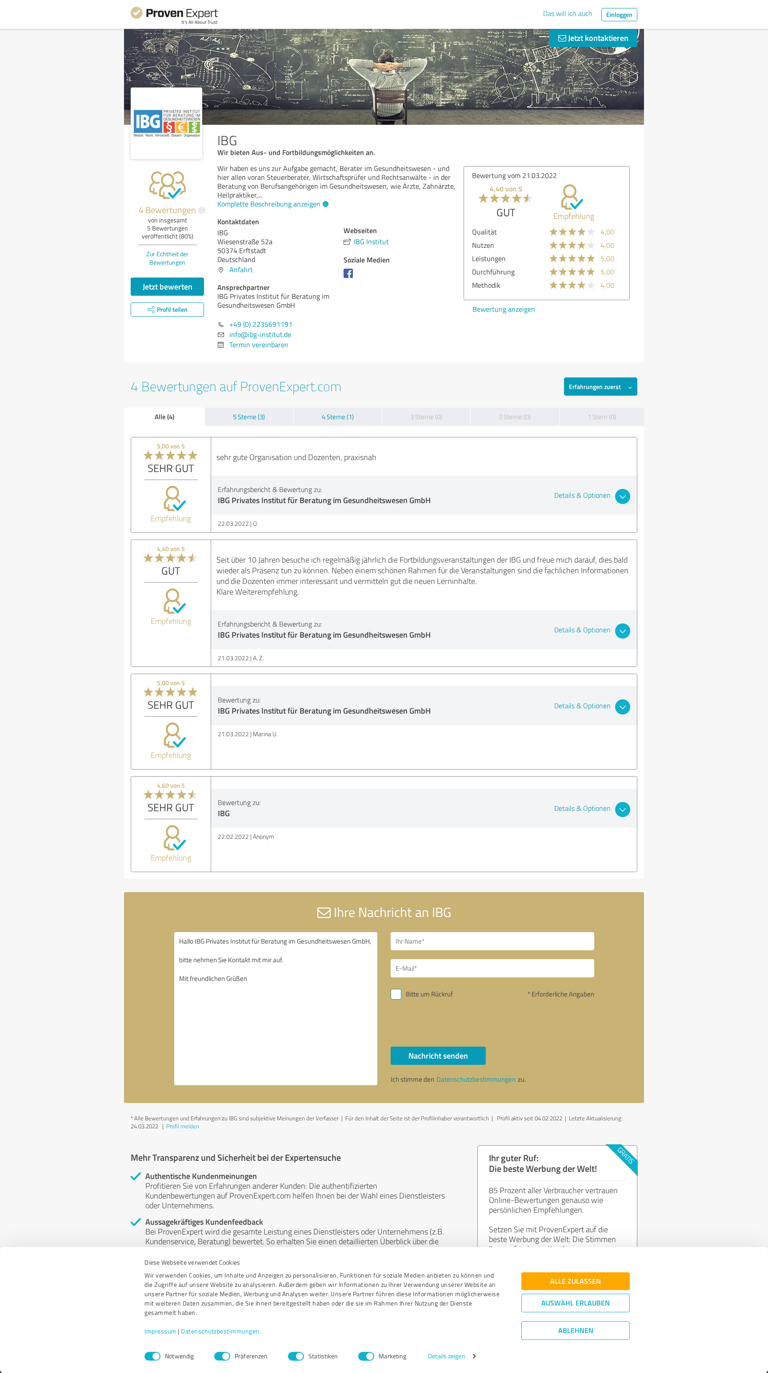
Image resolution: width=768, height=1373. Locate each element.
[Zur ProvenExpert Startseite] (174, 17)
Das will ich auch (567, 13)
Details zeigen (446, 1356)
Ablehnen (575, 1330)
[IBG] (166, 123)
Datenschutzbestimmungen (220, 1331)
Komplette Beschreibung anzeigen (268, 204)
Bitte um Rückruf (429, 994)
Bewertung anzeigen (503, 309)
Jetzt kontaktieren (597, 38)
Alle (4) (164, 416)
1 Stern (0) (602, 416)
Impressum (160, 1331)
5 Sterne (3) (249, 416)
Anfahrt (241, 269)
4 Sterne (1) (338, 416)
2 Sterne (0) (515, 416)
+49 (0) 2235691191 (260, 324)
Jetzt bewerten (167, 286)
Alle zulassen (575, 1281)
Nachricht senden (438, 1055)
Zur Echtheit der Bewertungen (167, 258)
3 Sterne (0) (426, 416)
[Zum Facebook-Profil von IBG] (350, 277)
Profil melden (182, 1126)
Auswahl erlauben (575, 1303)
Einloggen (619, 14)
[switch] (222, 1356)
